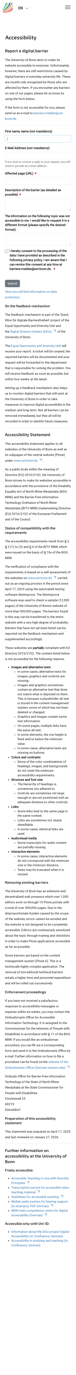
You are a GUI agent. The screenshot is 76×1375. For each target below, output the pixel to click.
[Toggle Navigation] (67, 7)
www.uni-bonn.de (26, 460)
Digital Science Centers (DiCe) (31, 331)
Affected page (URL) (19, 173)
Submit (13, 283)
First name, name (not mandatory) (28, 131)
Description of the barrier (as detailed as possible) (33, 192)
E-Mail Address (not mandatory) (27, 148)
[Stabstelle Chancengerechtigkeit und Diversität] (8, 8)
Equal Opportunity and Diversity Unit (36, 346)
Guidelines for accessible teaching (35, 1197)
